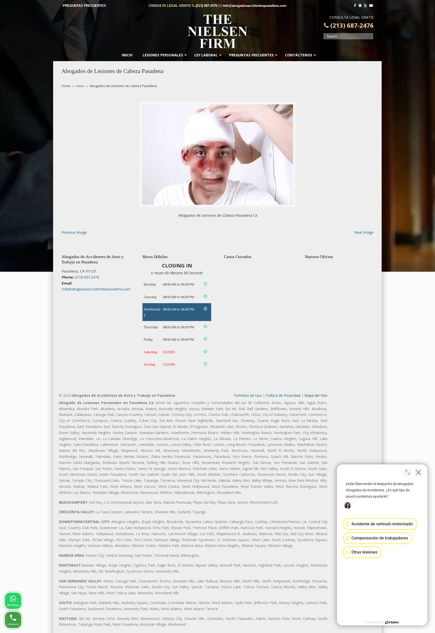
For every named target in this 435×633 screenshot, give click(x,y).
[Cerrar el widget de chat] (418, 472)
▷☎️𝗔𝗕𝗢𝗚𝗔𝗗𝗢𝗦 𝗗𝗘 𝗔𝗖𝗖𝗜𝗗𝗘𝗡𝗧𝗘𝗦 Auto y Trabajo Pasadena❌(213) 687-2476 (217, 31)
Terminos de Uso (248, 395)
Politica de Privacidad (283, 395)
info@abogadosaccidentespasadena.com (254, 6)
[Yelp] (365, 6)
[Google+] (360, 6)
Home (65, 86)
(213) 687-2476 (206, 6)
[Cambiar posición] (408, 472)
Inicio (80, 86)
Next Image (364, 232)
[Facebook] (355, 6)
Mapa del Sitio (316, 395)
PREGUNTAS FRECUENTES (84, 6)
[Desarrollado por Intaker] (392, 622)
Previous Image (74, 232)
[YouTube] (371, 6)
